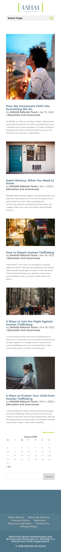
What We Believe (38, 517)
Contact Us (42, 523)
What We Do (16, 517)
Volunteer (40, 520)
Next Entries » (49, 432)
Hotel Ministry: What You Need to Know (30, 182)
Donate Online (20, 520)
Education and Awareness (23, 114)
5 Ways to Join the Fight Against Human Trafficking (29, 323)
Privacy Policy (28, 526)
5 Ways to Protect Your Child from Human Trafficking (30, 397)
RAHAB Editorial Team (24, 112)
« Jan (8, 467)
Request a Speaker (20, 523)
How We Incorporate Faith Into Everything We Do (28, 107)
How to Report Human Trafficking (30, 252)
